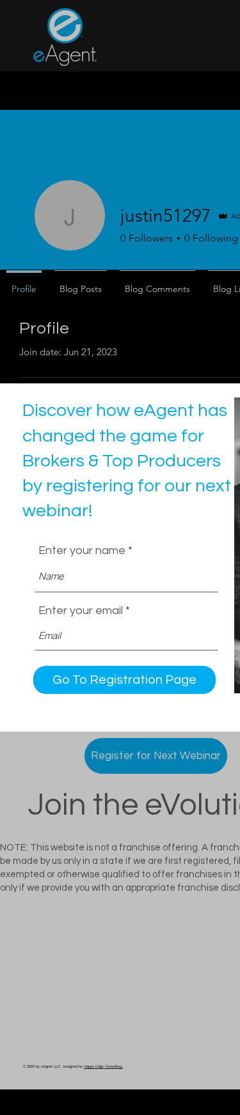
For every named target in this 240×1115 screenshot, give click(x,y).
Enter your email (80, 611)
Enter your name (81, 551)
